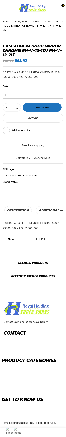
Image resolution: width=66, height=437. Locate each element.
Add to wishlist (20, 130)
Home (6, 21)
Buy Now (33, 118)
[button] (61, 8)
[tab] (18, 210)
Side (5, 86)
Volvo (14, 181)
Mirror (36, 21)
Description (18, 210)
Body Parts (21, 21)
